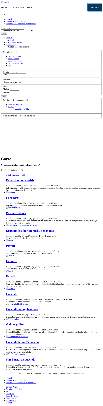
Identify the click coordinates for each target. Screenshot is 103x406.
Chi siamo (10, 394)
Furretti (11, 261)
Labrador (12, 197)
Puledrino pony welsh (20, 180)
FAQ (8, 391)
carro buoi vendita (15, 61)
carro (10, 65)
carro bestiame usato (16, 63)
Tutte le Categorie (15, 104)
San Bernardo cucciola (20, 359)
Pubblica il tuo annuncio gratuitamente (21, 24)
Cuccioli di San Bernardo (22, 342)
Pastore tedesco (16, 213)
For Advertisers (12, 396)
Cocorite (11, 294)
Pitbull (10, 245)
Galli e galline (15, 324)
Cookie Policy (11, 398)
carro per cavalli (14, 56)
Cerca (4, 33)
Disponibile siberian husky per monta (30, 230)
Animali (11, 107)
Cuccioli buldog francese (22, 309)
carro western (13, 59)
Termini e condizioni (14, 389)
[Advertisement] (51, 136)
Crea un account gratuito (15, 21)
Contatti (9, 403)
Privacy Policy (12, 387)
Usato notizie (94, 7)
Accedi (9, 19)
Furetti (10, 276)
